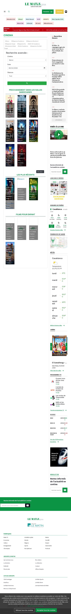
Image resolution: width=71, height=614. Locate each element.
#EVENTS (46, 19)
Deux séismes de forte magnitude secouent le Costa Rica (58, 63)
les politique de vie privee (35, 606)
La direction (7, 563)
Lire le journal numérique (58, 197)
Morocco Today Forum (10, 588)
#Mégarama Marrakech (32, 41)
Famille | (8, 194)
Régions (26, 543)
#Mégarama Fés (21, 44)
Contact (37, 566)
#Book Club (20, 23)
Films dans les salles (55, 370)
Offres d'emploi (39, 569)
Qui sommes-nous (8, 560)
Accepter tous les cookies (46, 610)
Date (9, 64)
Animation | (21, 196)
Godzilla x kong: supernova (9, 198)
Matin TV (6, 537)
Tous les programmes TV (57, 410)
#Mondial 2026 (11, 19)
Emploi (47, 543)
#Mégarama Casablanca (17, 41)
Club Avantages (8, 579)
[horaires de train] (58, 457)
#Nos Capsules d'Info (57, 19)
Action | (32, 196)
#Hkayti (20, 19)
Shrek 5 (20, 189)
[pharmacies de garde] (58, 242)
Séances (10, 72)
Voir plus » (40, 171)
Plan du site (7, 569)
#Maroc (7, 41)
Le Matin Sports (39, 579)
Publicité (6, 566)
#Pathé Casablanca (23, 46)
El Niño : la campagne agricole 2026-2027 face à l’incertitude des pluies (58, 49)
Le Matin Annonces (8, 585)
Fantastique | (22, 194)
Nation (47, 537)
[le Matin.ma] (35, 4)
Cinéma (10, 56)
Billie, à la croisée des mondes (21, 229)
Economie (6, 540)
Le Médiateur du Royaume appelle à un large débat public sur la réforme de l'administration (58, 77)
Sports (26, 546)
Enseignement (7, 546)
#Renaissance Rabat (10, 46)
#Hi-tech (38, 23)
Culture (5, 543)
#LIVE (38, 19)
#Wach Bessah (30, 19)
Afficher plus (58, 120)
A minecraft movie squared (9, 190)
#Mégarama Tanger (10, 44)
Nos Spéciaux (28, 548)
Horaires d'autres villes (56, 230)
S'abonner (59, 11)
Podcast (47, 548)
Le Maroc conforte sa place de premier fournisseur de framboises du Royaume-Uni (58, 113)
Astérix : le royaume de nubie (9, 227)
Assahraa (6, 582)
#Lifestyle (29, 23)
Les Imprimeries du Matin (42, 585)
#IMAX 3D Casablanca (34, 44)
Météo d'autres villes (56, 325)
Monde (26, 540)
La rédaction (38, 563)
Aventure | (21, 192)
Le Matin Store (39, 582)
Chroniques (7, 548)
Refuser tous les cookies (24, 610)
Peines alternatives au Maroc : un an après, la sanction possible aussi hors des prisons (58, 154)
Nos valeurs (38, 560)
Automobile (48, 546)
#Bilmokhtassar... (48, 23)
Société (47, 540)
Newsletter (46, 11)
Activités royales (28, 537)
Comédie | (21, 198)
